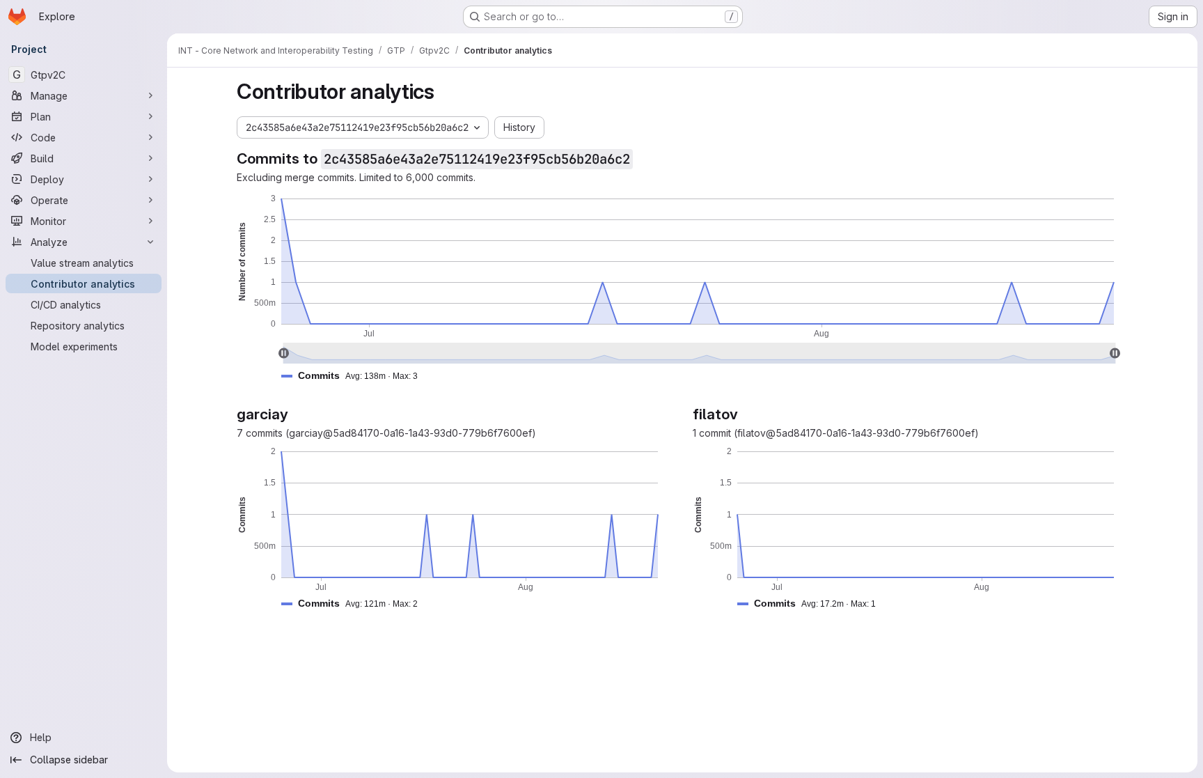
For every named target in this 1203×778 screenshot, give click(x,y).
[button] (355, 375)
